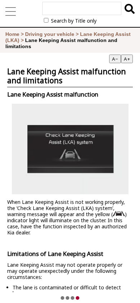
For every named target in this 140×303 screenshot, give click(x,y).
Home (12, 34)
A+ (127, 59)
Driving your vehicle (49, 34)
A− (115, 59)
